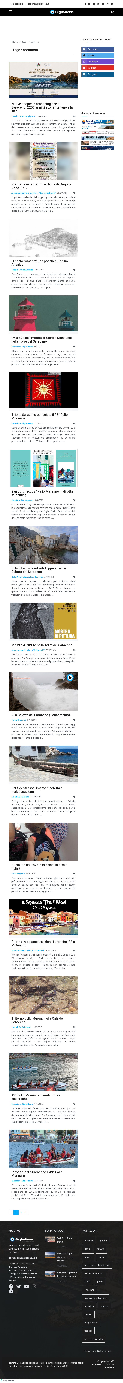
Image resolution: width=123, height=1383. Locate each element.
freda (87, 1248)
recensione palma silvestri (97, 1265)
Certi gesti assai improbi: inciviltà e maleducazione (37, 790)
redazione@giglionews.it (37, 4)
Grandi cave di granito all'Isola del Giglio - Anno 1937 (41, 186)
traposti (88, 1330)
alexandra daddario (94, 1273)
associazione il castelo (95, 1298)
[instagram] (107, 4)
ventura (100, 1248)
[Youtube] (26, 1287)
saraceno (35, 42)
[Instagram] (34, 1287)
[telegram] (112, 4)
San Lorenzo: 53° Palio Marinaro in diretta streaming (42, 493)
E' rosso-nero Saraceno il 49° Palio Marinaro (36, 1174)
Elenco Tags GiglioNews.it (97, 1350)
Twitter (91, 55)
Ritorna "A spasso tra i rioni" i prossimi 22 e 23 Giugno (43, 943)
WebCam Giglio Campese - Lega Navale (65, 1257)
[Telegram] (11, 1292)
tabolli (87, 1281)
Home (15, 42)
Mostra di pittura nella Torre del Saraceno (41, 645)
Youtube (92, 67)
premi (100, 1281)
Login (87, 4)
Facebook (93, 49)
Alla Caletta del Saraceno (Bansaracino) (40, 715)
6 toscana (89, 1289)
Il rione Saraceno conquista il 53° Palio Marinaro (39, 416)
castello (88, 1314)
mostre (88, 1256)
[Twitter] (18, 1287)
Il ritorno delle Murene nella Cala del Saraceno (37, 1020)
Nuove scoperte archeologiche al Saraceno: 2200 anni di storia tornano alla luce (42, 107)
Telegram (92, 74)
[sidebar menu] (10, 12)
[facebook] (94, 4)
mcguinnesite (91, 1322)
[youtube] (103, 4)
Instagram (93, 61)
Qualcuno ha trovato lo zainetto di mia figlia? (39, 866)
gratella (103, 1240)
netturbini (89, 1306)
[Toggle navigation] (112, 12)
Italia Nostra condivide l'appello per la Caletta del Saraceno (38, 570)
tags (24, 42)
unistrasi (89, 1240)
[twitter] (98, 4)
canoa (102, 1256)
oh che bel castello (94, 1339)
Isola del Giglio (16, 4)
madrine (105, 1306)
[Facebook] (11, 1287)
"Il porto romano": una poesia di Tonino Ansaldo (39, 263)
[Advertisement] (63, 25)
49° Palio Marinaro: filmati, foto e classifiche (35, 1097)
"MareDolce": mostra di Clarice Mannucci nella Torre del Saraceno (41, 339)
